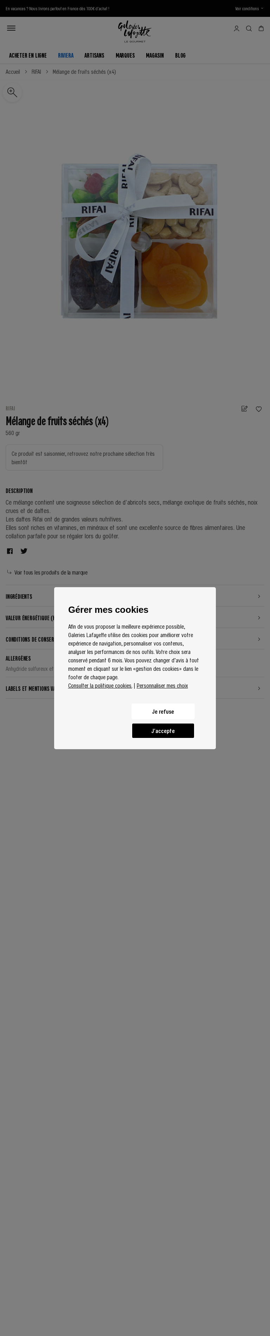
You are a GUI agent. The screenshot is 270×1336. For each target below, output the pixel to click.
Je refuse (163, 711)
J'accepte (163, 730)
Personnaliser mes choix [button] (162, 685)
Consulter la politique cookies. (100, 685)
